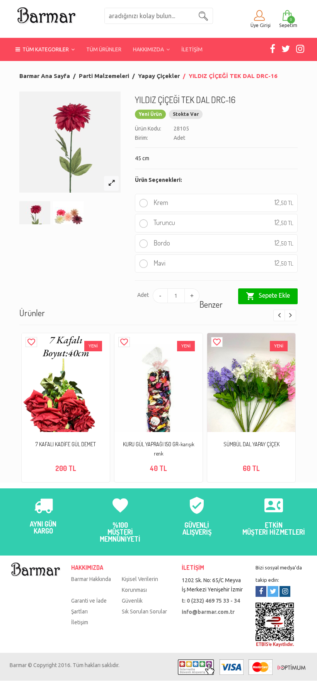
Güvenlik (132, 601)
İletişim (79, 622)
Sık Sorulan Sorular (144, 611)
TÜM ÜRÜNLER (103, 49)
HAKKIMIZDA (149, 49)
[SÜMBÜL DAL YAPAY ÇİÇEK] (251, 392)
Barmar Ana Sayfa (44, 76)
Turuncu (222, 222)
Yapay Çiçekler (159, 76)
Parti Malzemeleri (104, 76)
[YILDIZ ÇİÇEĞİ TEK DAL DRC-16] (111, 183)
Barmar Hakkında (91, 579)
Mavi (222, 263)
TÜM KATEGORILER (45, 49)
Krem (222, 202)
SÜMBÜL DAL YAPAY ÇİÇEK (251, 444)
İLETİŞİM (192, 49)
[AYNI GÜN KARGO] (43, 510)
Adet (142, 295)
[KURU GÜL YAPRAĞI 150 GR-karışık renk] (158, 399)
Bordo (222, 243)
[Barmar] (46, 15)
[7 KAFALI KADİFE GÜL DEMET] (66, 392)
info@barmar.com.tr (208, 612)
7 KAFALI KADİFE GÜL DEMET (66, 444)
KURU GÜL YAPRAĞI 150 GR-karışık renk (158, 449)
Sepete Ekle (268, 296)
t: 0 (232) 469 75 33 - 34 (211, 601)
